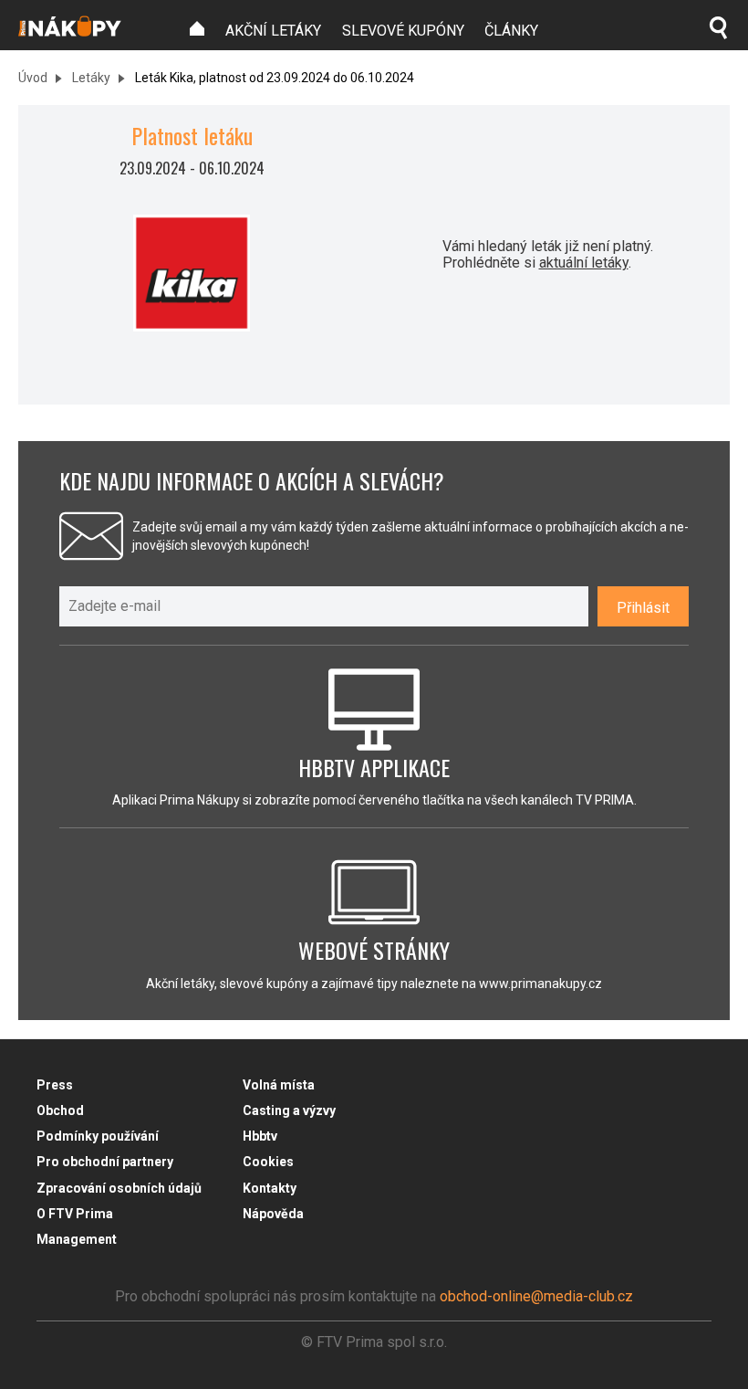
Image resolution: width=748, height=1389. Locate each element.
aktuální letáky (584, 262)
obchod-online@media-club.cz (536, 1296)
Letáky (89, 77)
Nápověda (273, 1213)
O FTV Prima (74, 1213)
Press (54, 1085)
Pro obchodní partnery (104, 1161)
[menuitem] (197, 28)
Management (76, 1239)
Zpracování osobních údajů (119, 1188)
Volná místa (279, 1085)
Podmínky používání (97, 1136)
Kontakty (269, 1188)
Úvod (32, 77)
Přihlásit (643, 607)
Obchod (60, 1110)
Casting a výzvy (289, 1110)
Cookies (268, 1161)
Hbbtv (260, 1136)
